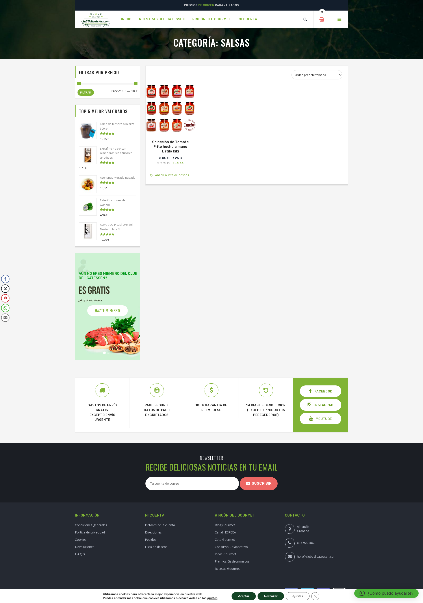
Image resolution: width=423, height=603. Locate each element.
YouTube (323, 419)
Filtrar (85, 92)
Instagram (324, 405)
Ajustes (297, 596)
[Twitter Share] (5, 288)
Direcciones (153, 532)
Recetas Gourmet (227, 568)
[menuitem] (126, 19)
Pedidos (150, 539)
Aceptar (243, 596)
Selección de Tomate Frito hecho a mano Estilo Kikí (170, 146)
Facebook (323, 391)
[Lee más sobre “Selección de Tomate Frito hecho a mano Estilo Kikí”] (170, 129)
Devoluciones (84, 547)
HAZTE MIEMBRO (107, 310)
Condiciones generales (91, 525)
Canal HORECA (225, 532)
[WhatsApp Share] (5, 308)
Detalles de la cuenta (160, 525)
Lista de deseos (156, 547)
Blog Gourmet (225, 525)
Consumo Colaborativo (231, 547)
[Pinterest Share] (5, 298)
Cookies (80, 539)
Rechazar (270, 596)
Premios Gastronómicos (232, 561)
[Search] (305, 19)
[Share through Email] (5, 317)
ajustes (212, 598)
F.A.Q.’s (80, 554)
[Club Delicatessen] (96, 19)
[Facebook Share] (5, 279)
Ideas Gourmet (225, 554)
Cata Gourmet (225, 539)
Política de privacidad (90, 532)
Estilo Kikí (178, 162)
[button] (173, 107)
